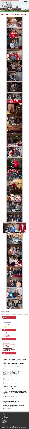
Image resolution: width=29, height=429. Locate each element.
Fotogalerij (4, 422)
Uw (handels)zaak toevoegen (9, 349)
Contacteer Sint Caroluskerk (9, 341)
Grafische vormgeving (23, 427)
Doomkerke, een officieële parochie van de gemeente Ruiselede (7, 6)
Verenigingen (7, 335)
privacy (16, 427)
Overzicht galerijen (6, 311)
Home (3, 413)
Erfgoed (3, 415)
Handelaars (7, 333)
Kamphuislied (6, 346)
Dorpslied (5, 345)
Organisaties (7, 336)
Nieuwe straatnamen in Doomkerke (8, 424)
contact (13, 427)
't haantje (23, 10)
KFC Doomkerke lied (7, 348)
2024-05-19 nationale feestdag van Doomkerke (11, 425)
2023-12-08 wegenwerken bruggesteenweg (10, 426)
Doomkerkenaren (5, 417)
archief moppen (7, 408)
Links (6, 332)
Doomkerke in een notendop (8, 344)
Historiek (3, 414)
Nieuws (3, 416)
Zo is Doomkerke (6, 343)
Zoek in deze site (6, 350)
